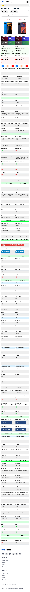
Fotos (3, 68)
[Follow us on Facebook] (3, 554)
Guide (3, 564)
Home (3, 584)
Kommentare (8, 68)
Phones (3, 562)
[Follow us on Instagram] (13, 554)
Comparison (5, 560)
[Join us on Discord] (20, 554)
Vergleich (25, 5)
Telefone (16, 5)
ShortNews (4, 566)
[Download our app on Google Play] (16, 554)
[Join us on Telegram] (10, 554)
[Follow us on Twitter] (6, 554)
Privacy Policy (8, 584)
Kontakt (14, 584)
